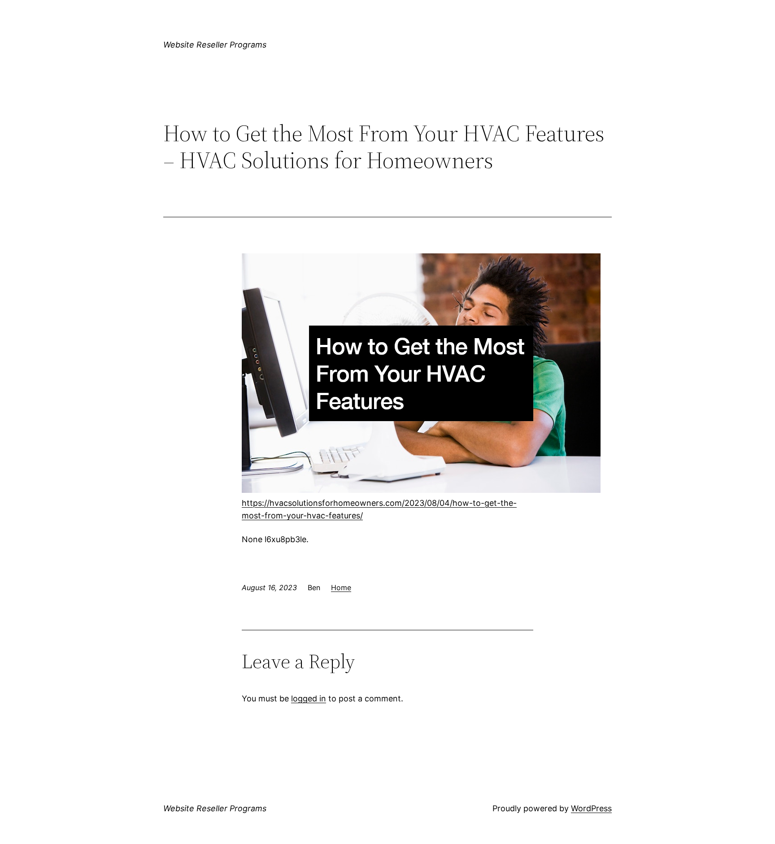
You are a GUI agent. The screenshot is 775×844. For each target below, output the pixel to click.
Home (341, 587)
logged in (308, 698)
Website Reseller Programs (214, 44)
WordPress (591, 808)
